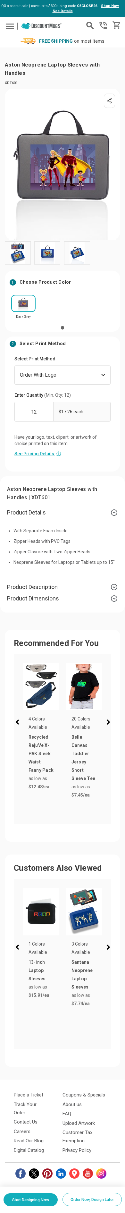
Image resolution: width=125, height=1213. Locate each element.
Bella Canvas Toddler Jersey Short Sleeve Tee (83, 757)
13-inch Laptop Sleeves (37, 970)
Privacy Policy (77, 1150)
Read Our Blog (29, 1141)
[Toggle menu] (9, 26)
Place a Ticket (28, 1095)
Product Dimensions (33, 598)
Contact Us (26, 1122)
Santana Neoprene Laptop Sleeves (82, 975)
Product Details (26, 512)
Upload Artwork (79, 1123)
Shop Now (110, 6)
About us (72, 1104)
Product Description (32, 587)
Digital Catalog (29, 1150)
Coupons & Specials (84, 1095)
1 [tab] (62, 327)
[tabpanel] (23, 308)
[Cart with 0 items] (116, 25)
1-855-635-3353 (103, 25)
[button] (18, 723)
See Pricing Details (37, 453)
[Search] (90, 25)
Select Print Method (34, 358)
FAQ (67, 1114)
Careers (22, 1131)
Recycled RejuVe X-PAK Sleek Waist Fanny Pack (41, 753)
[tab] (62, 512)
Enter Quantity (42, 395)
